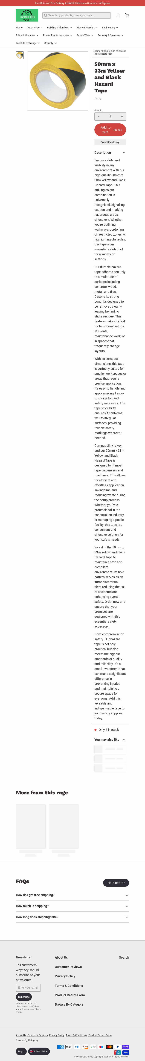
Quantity (98, 110)
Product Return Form (70, 995)
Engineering (108, 27)
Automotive (33, 27)
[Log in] (117, 15)
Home (19, 27)
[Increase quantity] (122, 116)
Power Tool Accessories (56, 35)
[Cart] (125, 15)
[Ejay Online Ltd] (27, 15)
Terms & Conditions (69, 986)
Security (48, 43)
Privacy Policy (65, 976)
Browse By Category (69, 1004)
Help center (116, 883)
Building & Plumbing (58, 27)
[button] (110, 129)
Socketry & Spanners (109, 35)
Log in (21, 1051)
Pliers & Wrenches (25, 35)
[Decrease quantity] (98, 116)
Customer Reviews (68, 967)
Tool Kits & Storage (26, 43)
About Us (61, 957)
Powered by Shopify (83, 1057)
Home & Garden (85, 27)
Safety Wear (83, 35)
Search (124, 957)
